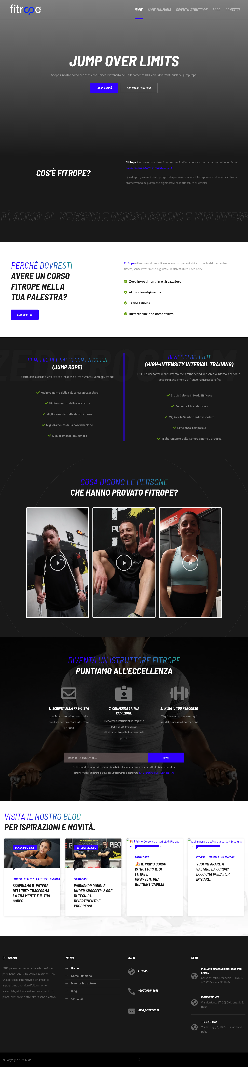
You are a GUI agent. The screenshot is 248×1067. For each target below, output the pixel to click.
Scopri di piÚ (104, 87)
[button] (57, 562)
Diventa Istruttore (192, 9)
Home (139, 9)
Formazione (81, 878)
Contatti (233, 9)
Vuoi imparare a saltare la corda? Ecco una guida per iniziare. (213, 871)
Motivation (227, 857)
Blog (217, 9)
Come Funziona (159, 9)
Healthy (29, 878)
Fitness (17, 878)
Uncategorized (58, 878)
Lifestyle (42, 878)
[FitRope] (25, 9)
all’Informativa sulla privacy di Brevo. (156, 772)
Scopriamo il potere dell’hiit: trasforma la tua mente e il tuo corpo (31, 893)
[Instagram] (138, 1059)
